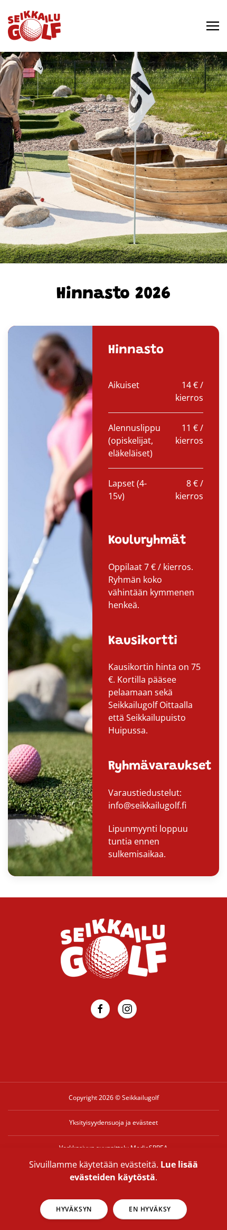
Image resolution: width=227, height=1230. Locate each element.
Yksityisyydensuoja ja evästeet (113, 1122)
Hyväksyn (74, 1209)
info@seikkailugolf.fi (147, 805)
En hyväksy (150, 1209)
